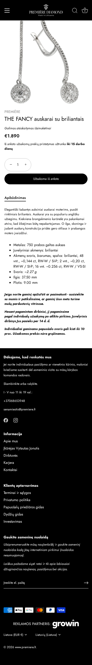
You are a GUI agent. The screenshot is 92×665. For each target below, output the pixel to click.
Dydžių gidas (13, 514)
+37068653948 (14, 401)
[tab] (17, 197)
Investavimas (13, 521)
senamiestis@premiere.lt (19, 409)
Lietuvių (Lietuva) (46, 635)
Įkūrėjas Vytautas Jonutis (21, 448)
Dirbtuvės (10, 455)
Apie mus (11, 441)
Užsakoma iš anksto (46, 178)
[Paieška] (75, 11)
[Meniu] (7, 10)
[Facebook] (6, 420)
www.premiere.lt (25, 647)
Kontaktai (10, 469)
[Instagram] (15, 420)
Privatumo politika (17, 499)
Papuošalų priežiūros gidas (24, 507)
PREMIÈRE (12, 111)
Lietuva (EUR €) (13, 635)
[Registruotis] (86, 583)
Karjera (9, 462)
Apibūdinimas (15, 197)
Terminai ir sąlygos (17, 492)
